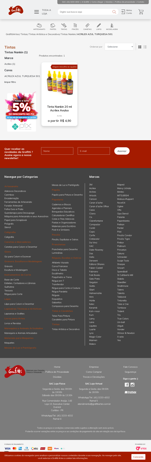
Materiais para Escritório (64, 226)
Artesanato (11, 186)
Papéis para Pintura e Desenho (67, 194)
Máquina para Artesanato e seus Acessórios (26, 216)
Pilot (119, 231)
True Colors (123, 318)
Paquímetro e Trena (62, 277)
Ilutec (91, 304)
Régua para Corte (13, 294)
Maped (120, 184)
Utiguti (120, 326)
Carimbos (9, 194)
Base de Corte (11, 279)
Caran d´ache (96, 202)
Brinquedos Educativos (63, 211)
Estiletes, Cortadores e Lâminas (20, 283)
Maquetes (9, 342)
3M (90, 184)
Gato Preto (94, 278)
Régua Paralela (59, 291)
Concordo (138, 456)
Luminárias (57, 253)
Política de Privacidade (57, 371)
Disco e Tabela (59, 270)
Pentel (120, 228)
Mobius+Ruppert (125, 199)
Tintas (24, 34)
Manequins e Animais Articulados (23, 328)
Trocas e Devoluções (94, 376)
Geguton (93, 282)
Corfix (92, 235)
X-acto (120, 336)
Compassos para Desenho (65, 306)
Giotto (92, 286)
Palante (121, 217)
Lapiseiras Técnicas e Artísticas (23, 308)
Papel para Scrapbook (15, 220)
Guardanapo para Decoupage (19, 213)
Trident (120, 311)
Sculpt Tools (123, 260)
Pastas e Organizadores (64, 222)
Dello (91, 257)
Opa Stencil (122, 213)
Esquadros (57, 299)
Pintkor (120, 242)
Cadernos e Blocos (61, 204)
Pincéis (56, 234)
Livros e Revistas (12, 323)
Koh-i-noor (94, 311)
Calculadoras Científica (63, 215)
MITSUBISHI (123, 195)
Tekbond (121, 297)
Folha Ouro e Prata (13, 209)
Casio (92, 210)
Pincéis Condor (124, 235)
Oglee (120, 206)
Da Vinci (93, 242)
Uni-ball (121, 322)
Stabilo (120, 278)
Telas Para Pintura (61, 316)
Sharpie (121, 264)
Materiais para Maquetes (18, 337)
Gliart (91, 289)
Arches (92, 192)
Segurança (130, 371)
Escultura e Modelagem (16, 270)
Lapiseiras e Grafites (14, 313)
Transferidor (58, 284)
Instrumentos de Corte (17, 274)
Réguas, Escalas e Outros (66, 257)
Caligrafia (10, 232)
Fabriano (93, 271)
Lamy (92, 318)
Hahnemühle (95, 293)
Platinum (121, 246)
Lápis (7, 299)
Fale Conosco (130, 366)
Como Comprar (94, 371)
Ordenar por (96, 46)
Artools (92, 195)
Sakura (120, 253)
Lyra (91, 333)
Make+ (92, 344)
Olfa (119, 210)
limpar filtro (10, 81)
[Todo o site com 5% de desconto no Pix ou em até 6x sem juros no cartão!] (21, 111)
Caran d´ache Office (99, 206)
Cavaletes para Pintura (63, 319)
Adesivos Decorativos (15, 191)
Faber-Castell (96, 268)
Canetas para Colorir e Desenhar (20, 247)
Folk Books (94, 275)
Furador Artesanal (13, 205)
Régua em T (58, 281)
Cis (90, 217)
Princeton (121, 250)
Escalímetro (57, 273)
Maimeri (93, 340)
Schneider (122, 257)
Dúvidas (57, 376)
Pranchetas (58, 244)
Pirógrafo (9, 223)
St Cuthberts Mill (125, 275)
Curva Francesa (60, 266)
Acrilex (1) (9, 63)
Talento (121, 293)
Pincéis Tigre (123, 239)
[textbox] (88, 12)
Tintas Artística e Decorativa (44, 34)
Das (91, 253)
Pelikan (120, 224)
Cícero (92, 213)
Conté (92, 228)
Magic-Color (95, 336)
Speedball (122, 271)
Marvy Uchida (124, 188)
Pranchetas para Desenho (65, 249)
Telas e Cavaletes (62, 310)
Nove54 (121, 202)
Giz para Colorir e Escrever (17, 256)
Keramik (93, 307)
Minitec (120, 192)
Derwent (93, 260)
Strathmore (122, 286)
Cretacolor (94, 239)
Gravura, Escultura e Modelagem (23, 261)
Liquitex (93, 326)
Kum (91, 315)
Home (57, 366)
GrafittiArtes (12, 34)
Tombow (121, 307)
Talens (120, 289)
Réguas (55, 295)
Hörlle (92, 300)
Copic (92, 231)
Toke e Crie (123, 304)
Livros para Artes (14, 318)
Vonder (120, 329)
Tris (119, 315)
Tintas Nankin (68, 34)
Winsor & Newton (126, 333)
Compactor (94, 224)
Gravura (8, 266)
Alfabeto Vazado (60, 262)
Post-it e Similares (61, 229)
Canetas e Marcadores (17, 241)
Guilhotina (9, 287)
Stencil (7, 227)
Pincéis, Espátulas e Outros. (65, 239)
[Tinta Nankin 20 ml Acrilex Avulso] (59, 82)
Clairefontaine (96, 221)
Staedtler (121, 282)
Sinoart (120, 268)
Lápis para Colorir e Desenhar (19, 304)
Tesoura (8, 290)
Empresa (94, 366)
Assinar (122, 151)
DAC (91, 246)
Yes (119, 340)
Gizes (7, 251)
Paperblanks (123, 221)
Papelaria (57, 199)
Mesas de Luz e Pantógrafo (20, 347)
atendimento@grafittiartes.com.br (94, 404)
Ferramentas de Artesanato (18, 202)
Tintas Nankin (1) (16, 52)
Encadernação (11, 198)
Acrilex (59, 116)
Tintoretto (122, 300)
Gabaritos (56, 302)
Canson (93, 199)
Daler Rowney (96, 250)
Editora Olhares (96, 264)
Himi (91, 297)
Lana (91, 322)
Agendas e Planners (62, 208)
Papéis (56, 189)
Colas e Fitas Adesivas (63, 219)
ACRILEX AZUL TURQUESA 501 (95, 34)
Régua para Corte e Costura (66, 288)
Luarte (92, 329)
